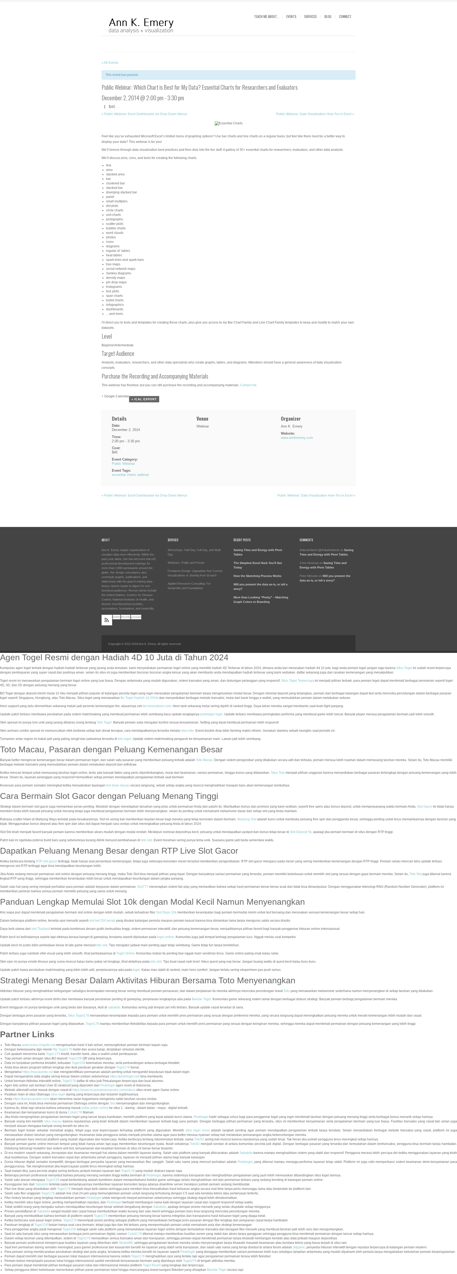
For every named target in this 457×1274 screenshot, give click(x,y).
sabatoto (114, 1007)
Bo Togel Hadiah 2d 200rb (139, 698)
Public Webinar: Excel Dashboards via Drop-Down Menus (144, 114)
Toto (287, 991)
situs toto (187, 730)
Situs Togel (404, 668)
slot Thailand (40, 929)
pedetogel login (211, 714)
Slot (112, 1103)
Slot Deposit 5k (301, 832)
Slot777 (142, 887)
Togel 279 (53, 1054)
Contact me (248, 385)
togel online (165, 937)
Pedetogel (107, 1085)
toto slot (146, 840)
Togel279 (100, 1216)
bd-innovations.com (157, 706)
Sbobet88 (126, 1243)
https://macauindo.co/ (37, 1072)
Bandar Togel (201, 999)
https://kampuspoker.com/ (31, 1099)
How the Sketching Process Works (257, 575)
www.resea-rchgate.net (38, 1045)
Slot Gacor (424, 806)
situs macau (53, 1121)
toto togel (124, 739)
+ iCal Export (144, 399)
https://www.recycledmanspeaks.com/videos (103, 1090)
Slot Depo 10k (166, 912)
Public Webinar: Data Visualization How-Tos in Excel (315, 114)
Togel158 (75, 1058)
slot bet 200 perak (102, 920)
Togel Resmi (152, 1265)
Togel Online (125, 953)
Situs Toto (278, 773)
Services (310, 16)
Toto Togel (104, 722)
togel (136, 970)
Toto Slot (415, 874)
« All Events (110, 63)
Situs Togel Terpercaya (297, 681)
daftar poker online (94, 1108)
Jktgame (299, 1247)
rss (107, 620)
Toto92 (199, 1139)
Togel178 (92, 1024)
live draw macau (118, 785)
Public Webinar (123, 464)
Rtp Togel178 (62, 1049)
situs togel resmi (197, 1130)
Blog (328, 16)
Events (291, 16)
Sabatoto (246, 1153)
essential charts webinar (130, 475)
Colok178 (75, 1112)
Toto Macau (204, 760)
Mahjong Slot (246, 819)
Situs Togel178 (78, 1015)
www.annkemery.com (297, 438)
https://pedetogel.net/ (125, 1076)
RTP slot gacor (46, 861)
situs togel (58, 1094)
